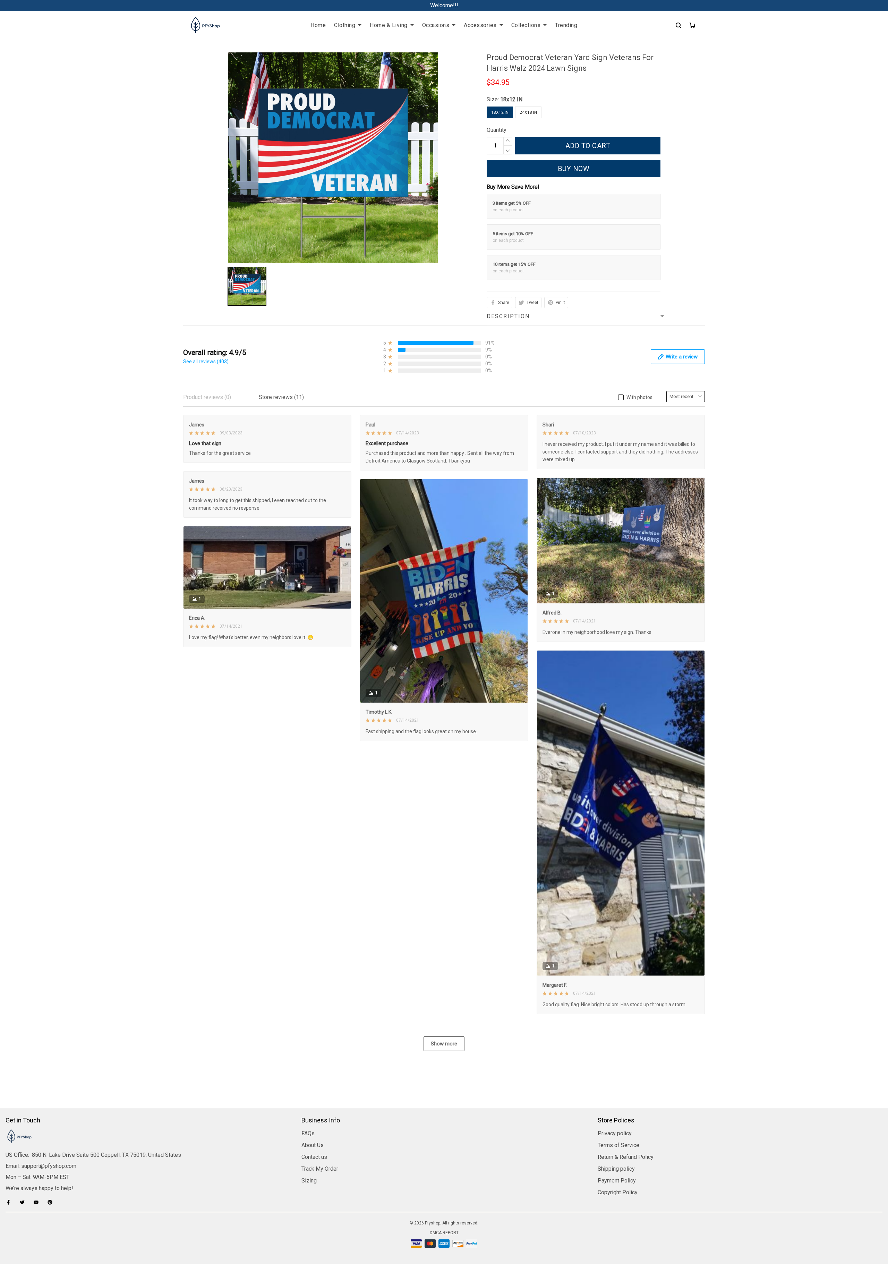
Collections (526, 25)
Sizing (309, 1180)
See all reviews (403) (206, 361)
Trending (566, 25)
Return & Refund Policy (626, 1157)
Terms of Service (618, 1145)
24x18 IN (528, 112)
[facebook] (10, 1202)
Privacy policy (615, 1133)
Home (318, 25)
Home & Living (389, 25)
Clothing (344, 25)
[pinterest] (52, 1202)
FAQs (308, 1133)
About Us (312, 1145)
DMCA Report (444, 1232)
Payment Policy (617, 1180)
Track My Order (319, 1168)
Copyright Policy (618, 1192)
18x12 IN (511, 99)
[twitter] (24, 1202)
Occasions (436, 25)
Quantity (496, 130)
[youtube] (38, 1202)
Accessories (480, 25)
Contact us (314, 1157)
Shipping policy (616, 1168)
